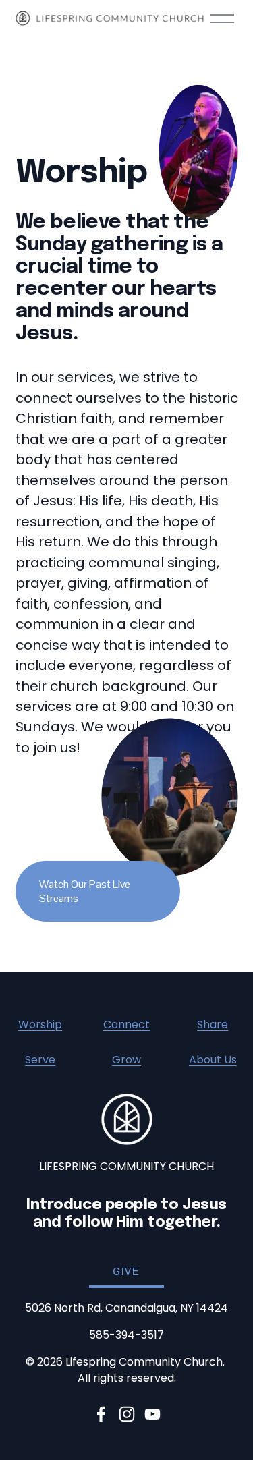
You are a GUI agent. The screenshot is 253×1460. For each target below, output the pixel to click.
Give (126, 1271)
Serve (40, 1059)
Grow (126, 1059)
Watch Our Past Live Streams (84, 891)
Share (212, 1024)
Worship (40, 1024)
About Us (213, 1059)
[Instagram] (127, 1414)
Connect (126, 1024)
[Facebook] (101, 1414)
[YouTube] (152, 1414)
